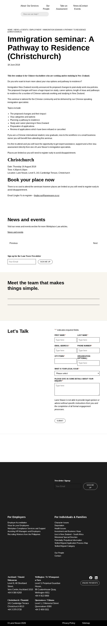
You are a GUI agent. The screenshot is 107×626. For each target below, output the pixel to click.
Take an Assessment (61, 7)
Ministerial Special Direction (66, 537)
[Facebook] (90, 578)
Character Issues (62, 522)
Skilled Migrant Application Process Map (71, 543)
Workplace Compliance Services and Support (26, 528)
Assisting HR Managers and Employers (24, 531)
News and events (15, 232)
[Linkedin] (96, 578)
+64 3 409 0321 (42, 609)
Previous (13, 243)
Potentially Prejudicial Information (68, 540)
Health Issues (60, 528)
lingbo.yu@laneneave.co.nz (46, 195)
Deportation (59, 525)
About (23, 6)
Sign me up (45, 262)
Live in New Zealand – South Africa (69, 534)
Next (95, 243)
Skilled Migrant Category (65, 546)
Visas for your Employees (18, 525)
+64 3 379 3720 (15, 609)
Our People (46, 7)
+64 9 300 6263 (15, 592)
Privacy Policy (68, 623)
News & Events (77, 7)
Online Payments (90, 583)
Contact (84, 6)
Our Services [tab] (33, 6)
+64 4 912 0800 (42, 596)
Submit (60, 421)
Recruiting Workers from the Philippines (24, 534)
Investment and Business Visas (68, 531)
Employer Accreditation (17, 522)
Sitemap (86, 623)
